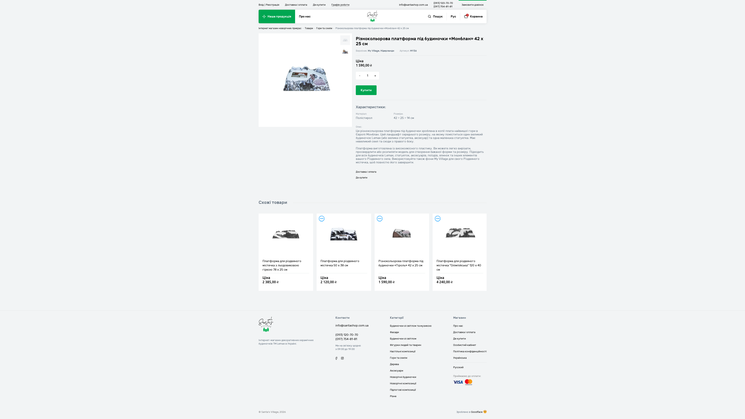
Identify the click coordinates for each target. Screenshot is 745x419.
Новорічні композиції (403, 383)
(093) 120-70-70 (443, 3)
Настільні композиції (402, 351)
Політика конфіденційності (470, 351)
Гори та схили (398, 357)
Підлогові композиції (403, 389)
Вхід (261, 5)
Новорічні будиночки (403, 377)
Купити (366, 90)
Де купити (319, 5)
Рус (453, 16)
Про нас (305, 16)
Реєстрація (272, 5)
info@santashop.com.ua (413, 5)
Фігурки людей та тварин (405, 345)
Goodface (477, 412)
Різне (393, 396)
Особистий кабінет (464, 345)
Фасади (394, 332)
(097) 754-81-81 (443, 6)
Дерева (394, 364)
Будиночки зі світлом (403, 338)
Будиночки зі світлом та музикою (410, 325)
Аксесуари (396, 370)
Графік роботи (340, 5)
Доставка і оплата (296, 5)
